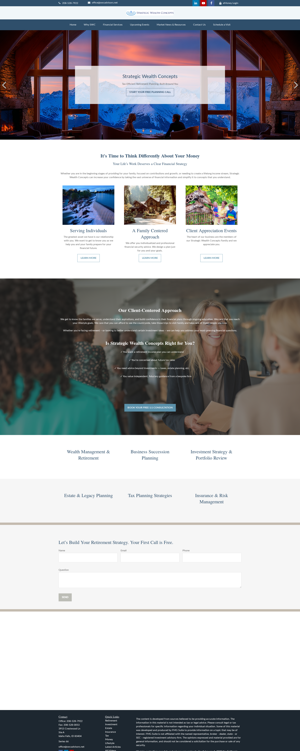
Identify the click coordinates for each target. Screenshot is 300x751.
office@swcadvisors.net (105, 2)
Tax (107, 735)
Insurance (110, 732)
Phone (186, 550)
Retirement (111, 720)
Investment (111, 724)
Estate (108, 728)
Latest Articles (113, 747)
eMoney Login (230, 3)
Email (124, 550)
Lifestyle (109, 743)
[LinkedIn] (195, 3)
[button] (73, 24)
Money (109, 739)
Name (62, 550)
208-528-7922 (70, 3)
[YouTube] (203, 3)
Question (64, 570)
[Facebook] (211, 3)
